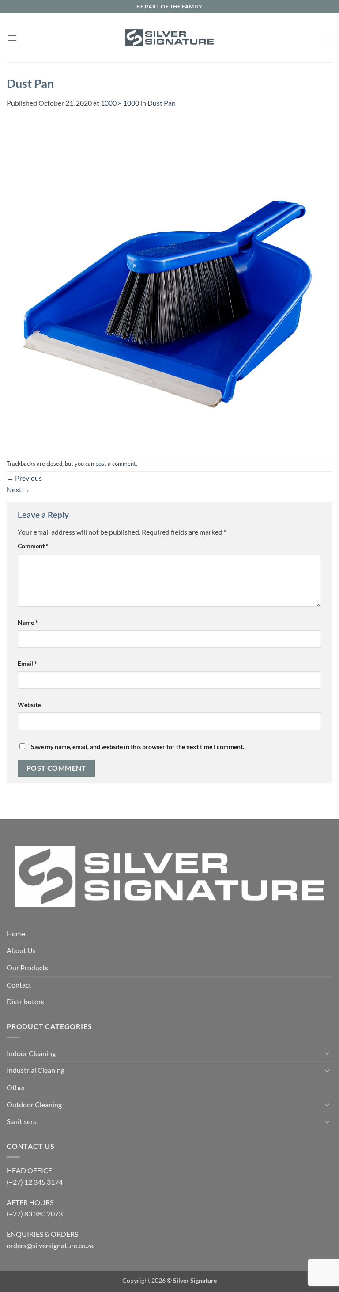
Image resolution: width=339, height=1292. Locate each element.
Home (16, 933)
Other (16, 1087)
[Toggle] (327, 1053)
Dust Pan (161, 103)
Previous (24, 478)
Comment (33, 546)
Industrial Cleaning (35, 1070)
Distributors (25, 1001)
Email (27, 663)
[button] (12, 38)
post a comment (115, 463)
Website (29, 704)
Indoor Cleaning (31, 1053)
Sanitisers (21, 1121)
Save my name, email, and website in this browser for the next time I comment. (137, 746)
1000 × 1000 (120, 103)
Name (28, 622)
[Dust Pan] (169, 281)
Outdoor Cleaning (34, 1104)
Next (18, 489)
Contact (19, 984)
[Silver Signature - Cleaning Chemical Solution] (169, 37)
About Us (21, 950)
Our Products (27, 967)
